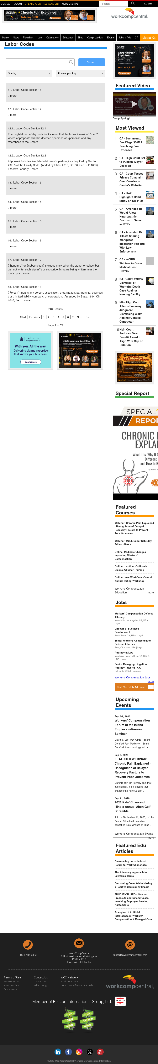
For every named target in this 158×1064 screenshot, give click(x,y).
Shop (80, 37)
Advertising (40, 985)
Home (5, 37)
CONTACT (6, 3)
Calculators (52, 37)
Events (110, 37)
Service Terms (11, 981)
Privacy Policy (11, 985)
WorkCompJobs (69, 981)
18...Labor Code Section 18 (24, 287)
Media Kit (149, 37)
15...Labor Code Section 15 (24, 221)
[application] (134, 104)
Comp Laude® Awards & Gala (77, 985)
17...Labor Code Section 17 (24, 260)
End (88, 317)
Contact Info (40, 981)
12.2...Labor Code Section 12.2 (27, 155)
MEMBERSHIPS (70, 3)
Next (79, 317)
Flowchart (28, 37)
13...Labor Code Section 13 (24, 182)
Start (23, 317)
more (13, 95)
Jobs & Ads (125, 37)
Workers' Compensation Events (134, 833)
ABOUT (18, 3)
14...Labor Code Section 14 (24, 202)
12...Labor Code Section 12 (24, 109)
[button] (134, 104)
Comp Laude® (95, 37)
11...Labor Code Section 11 (24, 90)
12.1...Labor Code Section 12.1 (27, 128)
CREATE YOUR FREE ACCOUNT (42, 3)
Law (40, 37)
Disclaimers (10, 989)
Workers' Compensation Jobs (132, 677)
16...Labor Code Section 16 (24, 240)
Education (68, 37)
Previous (34, 317)
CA (136, 37)
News (16, 37)
